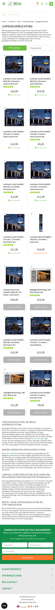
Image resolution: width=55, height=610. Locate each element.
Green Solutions (27, 599)
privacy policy (40, 539)
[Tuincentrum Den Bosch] (14, 3)
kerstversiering (37, 438)
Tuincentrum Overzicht (27, 602)
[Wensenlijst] (46, 4)
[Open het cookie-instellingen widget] (4, 606)
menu (4, 4)
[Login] (42, 4)
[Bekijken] (51, 4)
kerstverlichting (12, 453)
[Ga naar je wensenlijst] (47, 4)
